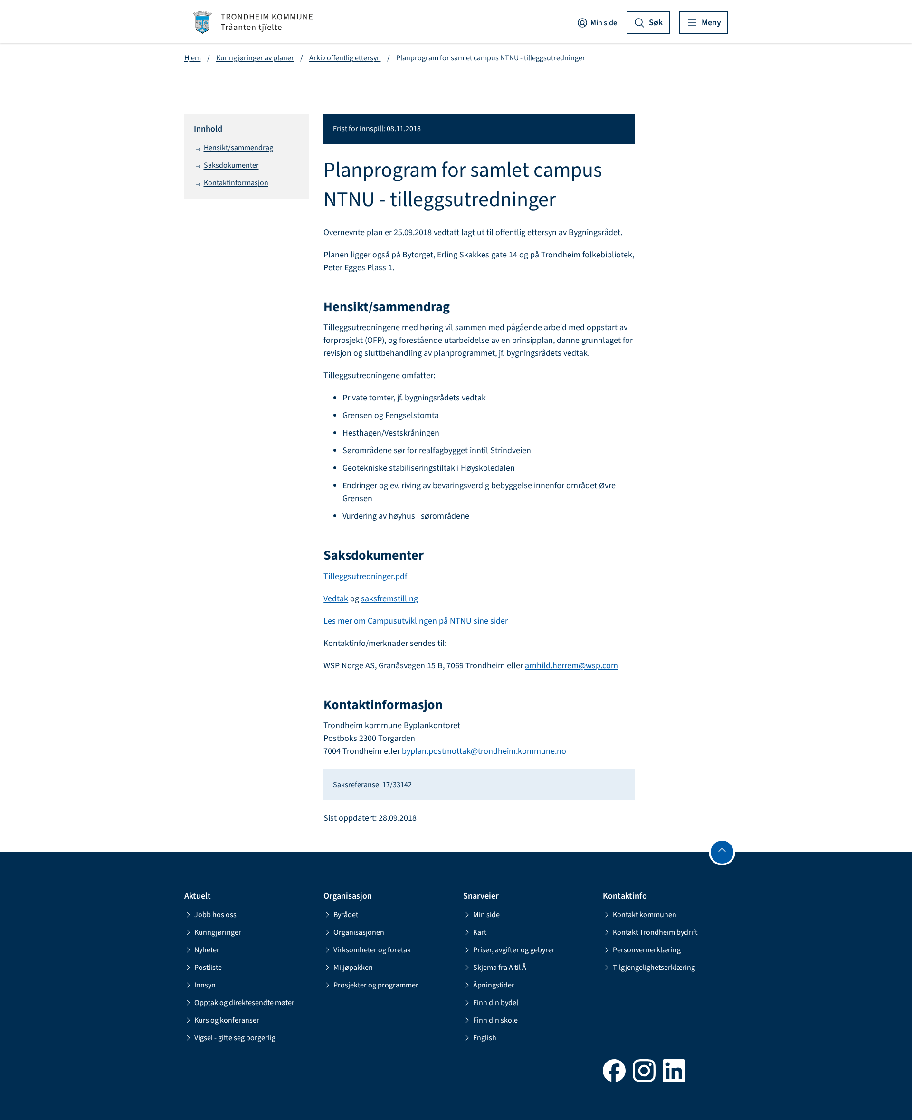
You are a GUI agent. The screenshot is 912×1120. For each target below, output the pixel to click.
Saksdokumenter (231, 165)
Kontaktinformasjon (236, 183)
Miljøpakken (353, 967)
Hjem (192, 58)
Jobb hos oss (215, 915)
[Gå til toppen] (722, 852)
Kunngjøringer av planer (255, 58)
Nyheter (206, 950)
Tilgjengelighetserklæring (654, 967)
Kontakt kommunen (644, 915)
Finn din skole (495, 1020)
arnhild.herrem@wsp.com (571, 666)
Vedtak (335, 599)
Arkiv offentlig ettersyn (345, 58)
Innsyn (205, 985)
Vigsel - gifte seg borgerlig (235, 1038)
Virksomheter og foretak (372, 950)
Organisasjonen (358, 932)
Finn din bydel (495, 1002)
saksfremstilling (389, 599)
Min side (603, 23)
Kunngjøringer (217, 932)
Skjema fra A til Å (499, 967)
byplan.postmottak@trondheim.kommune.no (484, 751)
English (484, 1038)
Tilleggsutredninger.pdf (365, 576)
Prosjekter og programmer (375, 985)
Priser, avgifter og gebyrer (514, 950)
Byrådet (345, 915)
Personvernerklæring (647, 950)
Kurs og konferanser (226, 1020)
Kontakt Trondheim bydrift (655, 932)
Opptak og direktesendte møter (244, 1002)
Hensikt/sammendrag (238, 147)
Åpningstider (493, 985)
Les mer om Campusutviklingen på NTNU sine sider (415, 621)
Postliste (208, 967)
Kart (479, 932)
